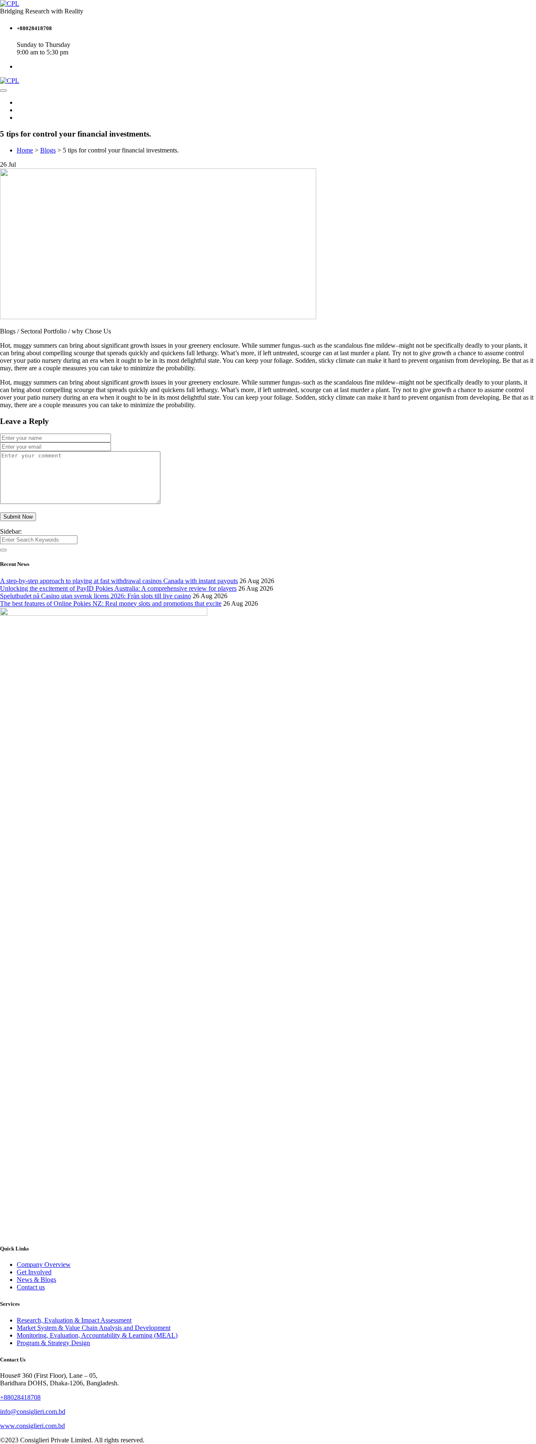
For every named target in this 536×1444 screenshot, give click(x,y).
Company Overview (44, 1264)
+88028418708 (20, 1397)
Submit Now (18, 517)
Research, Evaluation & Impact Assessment (74, 1320)
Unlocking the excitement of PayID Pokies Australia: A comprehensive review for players (118, 588)
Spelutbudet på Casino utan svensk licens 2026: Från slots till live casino (95, 595)
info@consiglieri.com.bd (32, 1411)
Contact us (31, 1287)
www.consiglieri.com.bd (32, 1425)
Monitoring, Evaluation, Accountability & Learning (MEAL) (97, 1335)
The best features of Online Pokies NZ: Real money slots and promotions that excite (111, 603)
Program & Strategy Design (53, 1342)
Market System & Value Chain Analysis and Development (93, 1327)
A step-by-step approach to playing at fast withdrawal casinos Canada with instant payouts (119, 580)
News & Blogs (36, 1279)
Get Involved (34, 1272)
